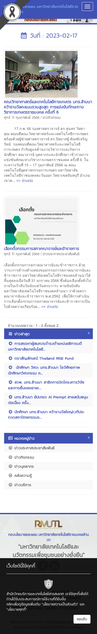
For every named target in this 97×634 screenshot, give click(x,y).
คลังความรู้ (22, 475)
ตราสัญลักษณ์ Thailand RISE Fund (43, 358)
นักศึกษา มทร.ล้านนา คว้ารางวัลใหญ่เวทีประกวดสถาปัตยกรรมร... (46, 414)
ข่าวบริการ (22, 485)
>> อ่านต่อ (24, 180)
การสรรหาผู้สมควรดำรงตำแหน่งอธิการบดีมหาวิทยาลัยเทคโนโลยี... (45, 346)
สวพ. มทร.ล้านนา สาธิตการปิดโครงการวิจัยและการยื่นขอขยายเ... (46, 385)
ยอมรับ (82, 619)
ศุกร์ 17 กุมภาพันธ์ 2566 (22, 117)
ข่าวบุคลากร (23, 466)
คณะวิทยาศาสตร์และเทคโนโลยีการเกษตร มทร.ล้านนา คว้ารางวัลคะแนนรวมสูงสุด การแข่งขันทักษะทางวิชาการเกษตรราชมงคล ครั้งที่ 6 (48, 106)
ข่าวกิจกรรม (52, 117)
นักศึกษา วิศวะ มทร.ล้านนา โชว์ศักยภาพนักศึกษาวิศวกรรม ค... (44, 370)
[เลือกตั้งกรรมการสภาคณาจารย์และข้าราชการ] (41, 220)
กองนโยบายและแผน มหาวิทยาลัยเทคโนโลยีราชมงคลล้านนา (41, 9)
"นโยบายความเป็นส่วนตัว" (60, 604)
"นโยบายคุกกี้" (16, 609)
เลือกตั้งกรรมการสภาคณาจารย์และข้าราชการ (41, 248)
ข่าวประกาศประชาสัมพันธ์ (61, 254)
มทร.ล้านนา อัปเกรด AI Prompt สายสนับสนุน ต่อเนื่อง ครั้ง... (48, 399)
